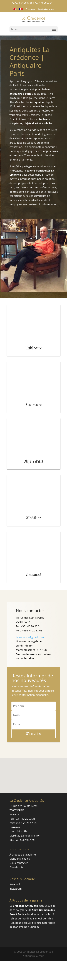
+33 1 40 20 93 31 (24, 818)
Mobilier (33, 518)
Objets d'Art (33, 461)
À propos (30, 9)
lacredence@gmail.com (30, 637)
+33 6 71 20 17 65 (26, 823)
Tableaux (33, 348)
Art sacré (33, 574)
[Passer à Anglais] (14, 10)
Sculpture (34, 404)
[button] (34, 771)
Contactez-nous (46, 9)
